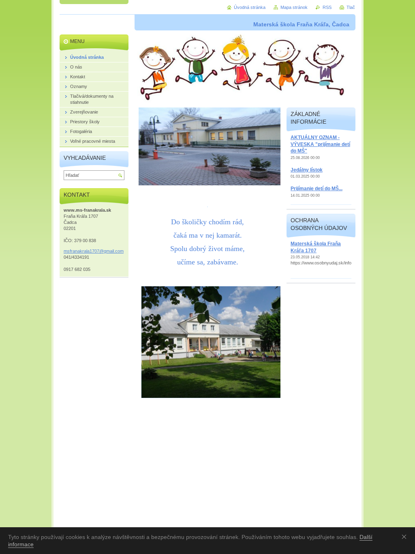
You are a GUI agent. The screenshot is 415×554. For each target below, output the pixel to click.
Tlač (351, 7)
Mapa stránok (294, 7)
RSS (327, 7)
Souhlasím (405, 536)
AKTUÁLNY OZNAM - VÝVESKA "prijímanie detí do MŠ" (320, 144)
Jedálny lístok (307, 170)
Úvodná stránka (249, 7)
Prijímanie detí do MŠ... (316, 188)
